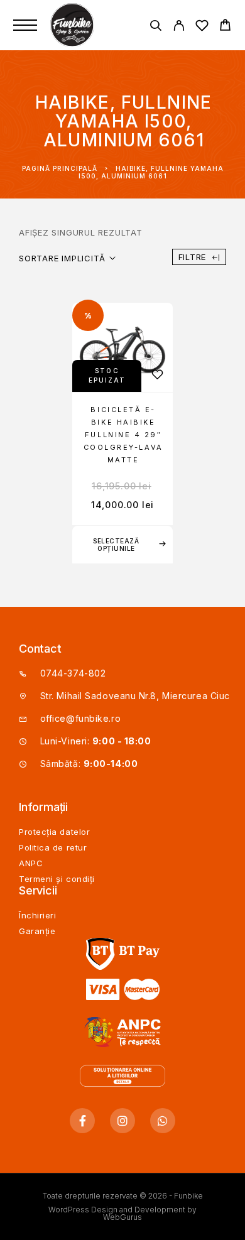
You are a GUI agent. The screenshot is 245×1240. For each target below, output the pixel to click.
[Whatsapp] (162, 1120)
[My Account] (178, 27)
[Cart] (225, 27)
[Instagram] (122, 1120)
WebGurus (122, 1217)
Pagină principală (59, 168)
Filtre (192, 257)
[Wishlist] (202, 27)
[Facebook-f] (82, 1120)
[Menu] (25, 25)
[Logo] (73, 25)
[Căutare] (155, 27)
